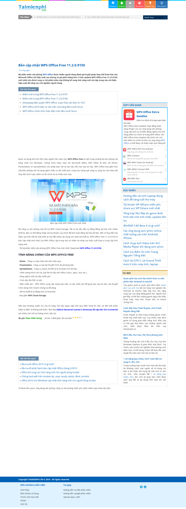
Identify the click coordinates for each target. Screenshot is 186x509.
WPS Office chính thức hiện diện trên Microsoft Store (50, 111)
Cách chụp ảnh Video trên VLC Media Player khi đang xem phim (143, 245)
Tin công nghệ (24, 70)
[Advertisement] (93, 40)
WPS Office (48, 74)
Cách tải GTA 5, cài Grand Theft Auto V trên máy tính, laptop (142, 262)
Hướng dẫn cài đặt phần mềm (77, 490)
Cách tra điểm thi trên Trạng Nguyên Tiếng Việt (140, 253)
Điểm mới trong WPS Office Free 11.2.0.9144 (45, 98)
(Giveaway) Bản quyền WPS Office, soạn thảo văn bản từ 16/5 (54, 102)
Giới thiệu (24, 490)
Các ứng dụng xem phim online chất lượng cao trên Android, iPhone (142, 234)
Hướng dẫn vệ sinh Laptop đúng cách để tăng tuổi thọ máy (143, 197)
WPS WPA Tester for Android (140, 162)
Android (122, 6)
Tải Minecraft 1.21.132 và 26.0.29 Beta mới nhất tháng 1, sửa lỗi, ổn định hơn (58, 17)
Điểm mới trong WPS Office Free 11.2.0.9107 (45, 94)
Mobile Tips (150, 6)
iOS (130, 6)
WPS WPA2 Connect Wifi (138, 169)
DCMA (23, 500)
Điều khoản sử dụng (29, 493)
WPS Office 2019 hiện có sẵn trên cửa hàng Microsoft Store (53, 106)
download (32, 8)
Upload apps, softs (71, 497)
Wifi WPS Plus (133, 178)
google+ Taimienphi (145, 487)
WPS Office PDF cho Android (140, 149)
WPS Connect (133, 155)
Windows (113, 6)
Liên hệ (23, 504)
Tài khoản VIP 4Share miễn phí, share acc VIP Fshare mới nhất (142, 206)
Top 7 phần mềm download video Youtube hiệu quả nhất (107, 17)
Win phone (139, 6)
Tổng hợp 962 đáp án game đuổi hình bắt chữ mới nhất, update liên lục (144, 216)
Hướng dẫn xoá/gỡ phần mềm (77, 493)
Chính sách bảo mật (29, 497)
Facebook (141, 487)
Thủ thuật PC (162, 6)
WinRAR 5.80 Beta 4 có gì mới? (141, 225)
